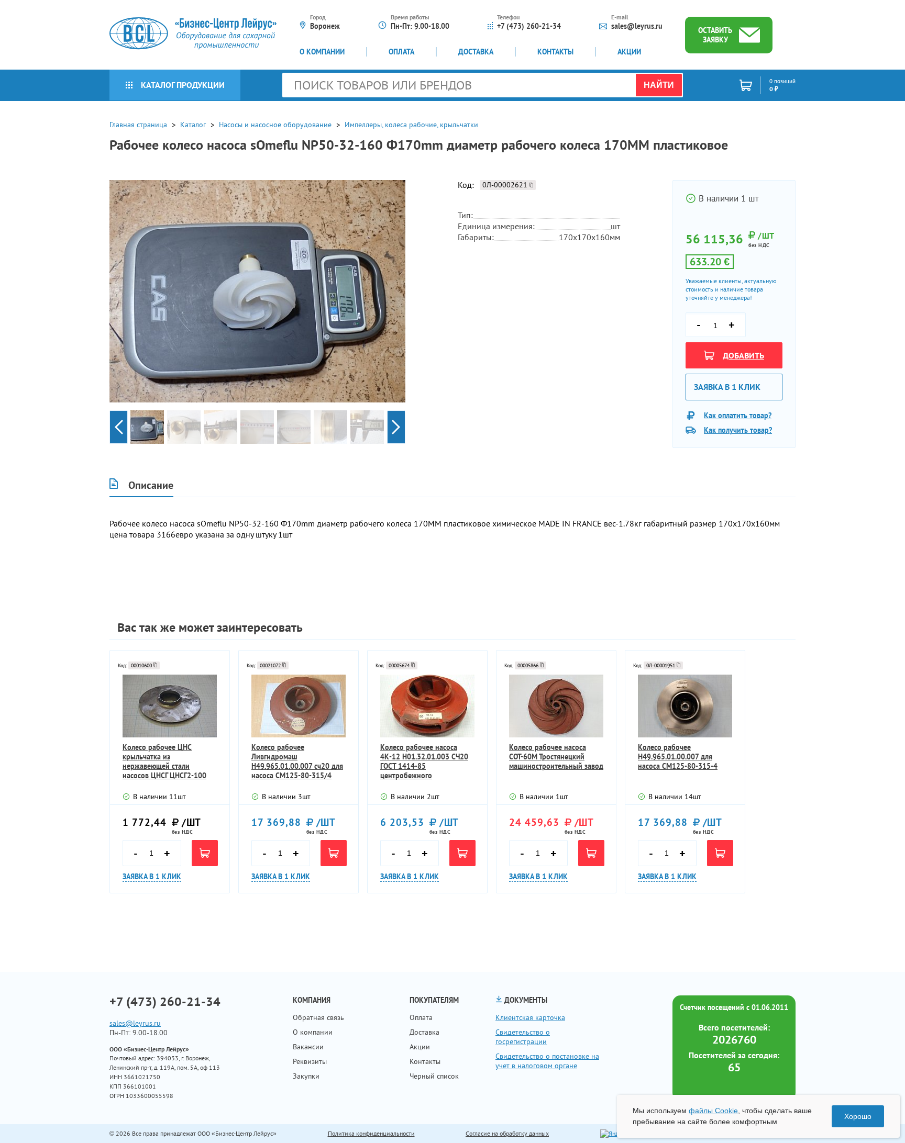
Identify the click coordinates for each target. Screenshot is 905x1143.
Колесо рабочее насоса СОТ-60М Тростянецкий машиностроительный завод (556, 757)
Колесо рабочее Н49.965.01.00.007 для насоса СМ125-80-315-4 (678, 757)
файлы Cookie (713, 1110)
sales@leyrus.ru (637, 26)
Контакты (555, 52)
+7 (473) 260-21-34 (529, 26)
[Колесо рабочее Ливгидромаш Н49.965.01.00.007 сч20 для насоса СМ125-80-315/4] (298, 706)
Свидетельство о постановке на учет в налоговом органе (547, 1060)
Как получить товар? (738, 430)
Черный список (434, 1076)
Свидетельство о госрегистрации (522, 1036)
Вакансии (308, 1046)
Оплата (401, 52)
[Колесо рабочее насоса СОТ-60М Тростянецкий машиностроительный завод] (556, 706)
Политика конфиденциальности (371, 1133)
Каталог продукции (183, 85)
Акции (629, 52)
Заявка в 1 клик (727, 387)
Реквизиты (310, 1061)
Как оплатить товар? (737, 415)
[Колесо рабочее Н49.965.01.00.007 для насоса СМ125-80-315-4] (685, 706)
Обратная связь (318, 1017)
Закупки (306, 1076)
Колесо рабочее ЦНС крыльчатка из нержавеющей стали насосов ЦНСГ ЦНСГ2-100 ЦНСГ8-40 (164, 761)
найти (659, 85)
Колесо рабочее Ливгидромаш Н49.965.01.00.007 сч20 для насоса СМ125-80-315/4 (297, 761)
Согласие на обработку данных (507, 1133)
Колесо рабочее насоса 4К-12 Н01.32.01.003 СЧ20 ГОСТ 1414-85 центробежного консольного (424, 761)
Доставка (475, 52)
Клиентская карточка (530, 1017)
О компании (322, 52)
